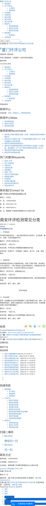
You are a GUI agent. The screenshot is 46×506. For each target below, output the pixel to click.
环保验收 (7, 15)
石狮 (13, 484)
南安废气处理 (13, 407)
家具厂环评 (8, 172)
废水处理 (7, 17)
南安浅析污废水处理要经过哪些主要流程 (20, 339)
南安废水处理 (13, 405)
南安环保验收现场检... (12, 367)
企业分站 (3, 468)
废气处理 (7, 19)
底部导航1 (8, 389)
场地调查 (7, 170)
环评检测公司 (20, 330)
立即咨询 (7, 37)
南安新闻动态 (13, 26)
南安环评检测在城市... (12, 369)
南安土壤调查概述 (10, 354)
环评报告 (7, 12)
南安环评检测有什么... (12, 363)
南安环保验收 (13, 402)
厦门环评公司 (11, 43)
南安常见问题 (13, 30)
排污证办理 (8, 21)
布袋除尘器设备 (9, 181)
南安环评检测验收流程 (12, 152)
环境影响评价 (11, 330)
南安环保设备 (13, 416)
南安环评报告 (13, 400)
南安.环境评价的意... (11, 356)
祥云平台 (12, 487)
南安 (20, 484)
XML (21, 468)
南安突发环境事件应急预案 (13, 150)
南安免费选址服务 (15, 414)
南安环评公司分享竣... (12, 371)
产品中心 (7, 398)
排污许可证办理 (27, 43)
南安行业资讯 (13, 28)
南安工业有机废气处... (12, 374)
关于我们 (12, 391)
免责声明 (19, 487)
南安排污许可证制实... (12, 365)
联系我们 (7, 33)
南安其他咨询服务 (15, 418)
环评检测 (19, 43)
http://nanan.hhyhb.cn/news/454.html (21, 332)
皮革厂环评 (8, 161)
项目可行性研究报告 (11, 174)
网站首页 (7, 3)
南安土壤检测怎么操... (12, 358)
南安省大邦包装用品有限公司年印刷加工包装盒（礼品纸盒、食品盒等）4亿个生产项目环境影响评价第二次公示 (24, 146)
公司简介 (12, 8)
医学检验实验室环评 (11, 183)
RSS (16, 468)
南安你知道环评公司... (12, 360)
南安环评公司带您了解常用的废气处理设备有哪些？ (24, 335)
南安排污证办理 (14, 409)
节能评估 (7, 165)
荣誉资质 (12, 10)
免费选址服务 (9, 176)
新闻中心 (7, 24)
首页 (9, 113)
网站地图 (11, 468)
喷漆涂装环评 (9, 185)
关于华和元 (8, 6)
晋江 (17, 484)
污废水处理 (8, 167)
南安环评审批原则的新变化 (13, 143)
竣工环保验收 (9, 163)
